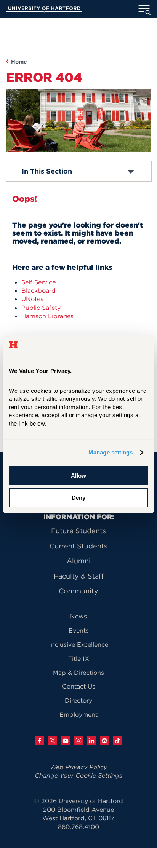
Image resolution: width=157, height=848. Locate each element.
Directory (78, 700)
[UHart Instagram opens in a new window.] (78, 740)
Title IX (78, 658)
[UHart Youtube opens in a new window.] (65, 740)
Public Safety (41, 307)
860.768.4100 (78, 826)
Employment (78, 714)
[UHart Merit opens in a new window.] (104, 740)
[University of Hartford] (44, 10)
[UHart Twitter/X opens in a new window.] (52, 740)
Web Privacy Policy (78, 767)
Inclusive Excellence (78, 644)
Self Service (38, 282)
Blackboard (38, 290)
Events (79, 630)
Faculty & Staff (79, 576)
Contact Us (78, 686)
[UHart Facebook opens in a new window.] (39, 740)
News (78, 616)
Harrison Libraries (47, 316)
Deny (78, 497)
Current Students (78, 546)
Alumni (79, 560)
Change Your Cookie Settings (78, 775)
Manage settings (110, 452)
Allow (78, 475)
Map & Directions (78, 672)
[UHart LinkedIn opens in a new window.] (91, 740)
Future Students (78, 530)
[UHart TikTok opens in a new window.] (117, 740)
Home (19, 61)
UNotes (32, 299)
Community (78, 591)
